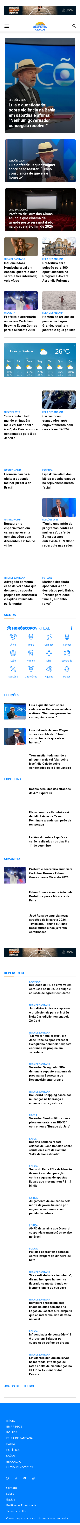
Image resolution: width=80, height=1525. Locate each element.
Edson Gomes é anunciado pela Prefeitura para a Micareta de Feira (50, 896)
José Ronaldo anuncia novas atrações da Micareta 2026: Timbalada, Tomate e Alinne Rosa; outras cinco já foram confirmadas (48, 924)
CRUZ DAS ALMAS (18, 210)
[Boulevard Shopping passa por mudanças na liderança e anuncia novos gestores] (15, 1099)
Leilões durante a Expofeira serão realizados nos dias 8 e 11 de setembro (49, 841)
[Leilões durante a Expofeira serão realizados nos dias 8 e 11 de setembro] (15, 843)
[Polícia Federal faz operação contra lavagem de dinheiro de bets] (15, 1256)
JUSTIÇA (33, 1198)
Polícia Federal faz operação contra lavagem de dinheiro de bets (50, 1256)
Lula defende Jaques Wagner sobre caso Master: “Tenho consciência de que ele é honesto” (32, 171)
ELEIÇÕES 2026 (17, 100)
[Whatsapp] (33, 1478)
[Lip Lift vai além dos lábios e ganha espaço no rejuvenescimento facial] (59, 457)
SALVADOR (35, 982)
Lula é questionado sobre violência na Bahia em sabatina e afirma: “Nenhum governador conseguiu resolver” (32, 115)
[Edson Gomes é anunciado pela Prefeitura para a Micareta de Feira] (15, 899)
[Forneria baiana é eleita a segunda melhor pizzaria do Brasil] (21, 457)
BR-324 (33, 1115)
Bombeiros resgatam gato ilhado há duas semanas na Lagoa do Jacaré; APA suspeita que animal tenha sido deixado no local (50, 1311)
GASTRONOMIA (12, 470)
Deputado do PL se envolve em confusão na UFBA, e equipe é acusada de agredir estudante (50, 989)
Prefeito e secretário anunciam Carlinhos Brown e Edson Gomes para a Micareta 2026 (50, 873)
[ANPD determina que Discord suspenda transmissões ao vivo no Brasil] (15, 1232)
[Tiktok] (16, 1478)
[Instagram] (7, 1478)
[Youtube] (24, 1478)
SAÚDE (33, 1139)
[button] (6, 26)
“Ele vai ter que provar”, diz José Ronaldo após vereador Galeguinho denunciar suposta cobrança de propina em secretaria (50, 1044)
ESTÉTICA (47, 470)
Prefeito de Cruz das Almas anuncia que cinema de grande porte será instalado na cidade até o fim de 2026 (31, 220)
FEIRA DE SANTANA (14, 259)
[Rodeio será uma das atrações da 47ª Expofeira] (15, 795)
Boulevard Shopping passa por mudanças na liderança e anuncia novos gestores (50, 1099)
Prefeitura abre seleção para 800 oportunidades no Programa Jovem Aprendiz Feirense (56, 272)
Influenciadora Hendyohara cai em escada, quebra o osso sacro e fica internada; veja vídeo (20, 272)
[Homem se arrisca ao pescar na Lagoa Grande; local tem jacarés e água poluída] (59, 300)
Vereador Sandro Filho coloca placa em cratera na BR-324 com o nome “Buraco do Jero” (49, 1122)
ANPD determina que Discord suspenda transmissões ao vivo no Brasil (50, 1232)
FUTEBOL (47, 578)
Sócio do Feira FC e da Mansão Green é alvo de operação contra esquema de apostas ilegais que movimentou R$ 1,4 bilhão (50, 1177)
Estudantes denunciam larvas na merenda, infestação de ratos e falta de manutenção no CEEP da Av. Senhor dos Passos (50, 1366)
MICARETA (9, 313)
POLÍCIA (33, 1166)
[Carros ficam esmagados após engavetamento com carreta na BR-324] (59, 399)
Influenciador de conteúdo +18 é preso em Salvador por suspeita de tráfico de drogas (50, 1338)
